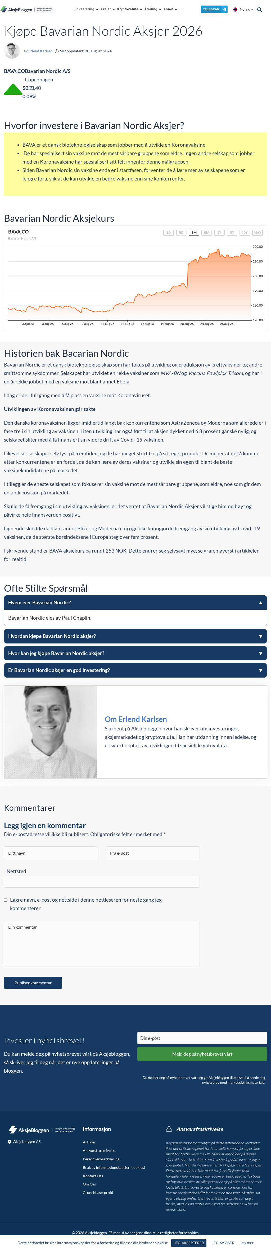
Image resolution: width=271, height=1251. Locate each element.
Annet (168, 9)
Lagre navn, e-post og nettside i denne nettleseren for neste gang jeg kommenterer (86, 904)
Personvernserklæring (101, 1159)
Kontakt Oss (93, 1176)
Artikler (89, 1142)
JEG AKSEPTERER (189, 1243)
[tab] (135, 610)
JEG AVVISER (223, 1243)
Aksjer (106, 9)
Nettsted (16, 871)
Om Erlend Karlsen (136, 719)
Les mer (247, 1243)
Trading (150, 9)
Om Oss (89, 1184)
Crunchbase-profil (98, 1192)
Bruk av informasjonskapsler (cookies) (114, 1167)
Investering (85, 9)
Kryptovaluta (127, 9)
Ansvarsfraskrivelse (99, 1150)
